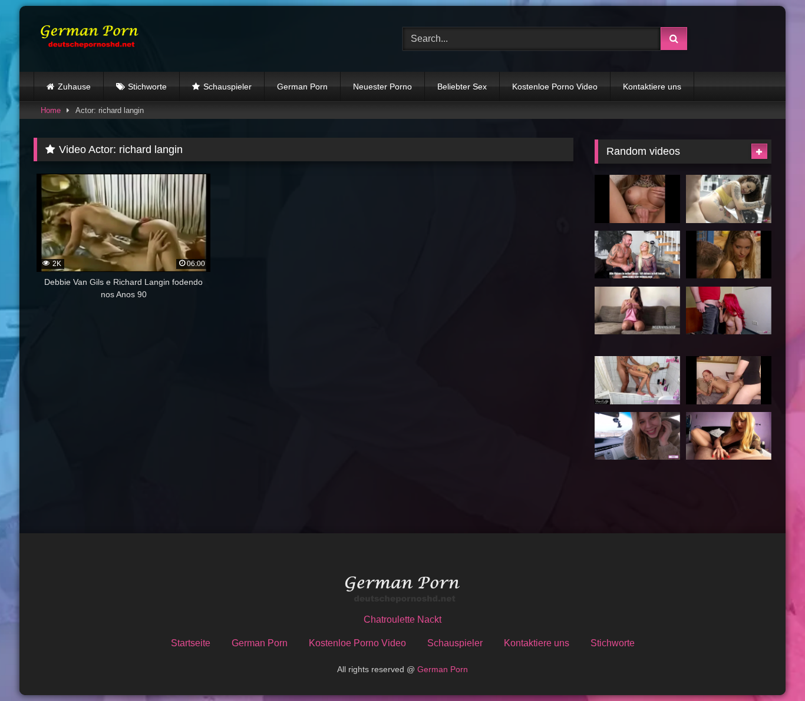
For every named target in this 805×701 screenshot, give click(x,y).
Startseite (190, 643)
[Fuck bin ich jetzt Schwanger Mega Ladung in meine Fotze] (637, 311)
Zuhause (74, 86)
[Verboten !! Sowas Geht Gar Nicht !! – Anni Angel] (728, 380)
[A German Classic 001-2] (728, 255)
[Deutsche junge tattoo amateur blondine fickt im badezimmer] (637, 380)
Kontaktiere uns (652, 86)
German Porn (302, 86)
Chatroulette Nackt (402, 619)
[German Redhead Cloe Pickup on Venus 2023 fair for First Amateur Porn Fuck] (728, 311)
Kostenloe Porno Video (555, 86)
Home (51, 110)
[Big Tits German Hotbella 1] (637, 199)
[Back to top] (768, 666)
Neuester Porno (382, 86)
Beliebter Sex (462, 86)
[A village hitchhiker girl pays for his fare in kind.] (637, 436)
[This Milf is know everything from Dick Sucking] (728, 436)
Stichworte (147, 86)
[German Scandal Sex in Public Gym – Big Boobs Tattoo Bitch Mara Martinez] (728, 199)
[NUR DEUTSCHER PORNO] (87, 39)
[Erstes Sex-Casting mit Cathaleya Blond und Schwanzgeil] (637, 255)
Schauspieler (227, 86)
